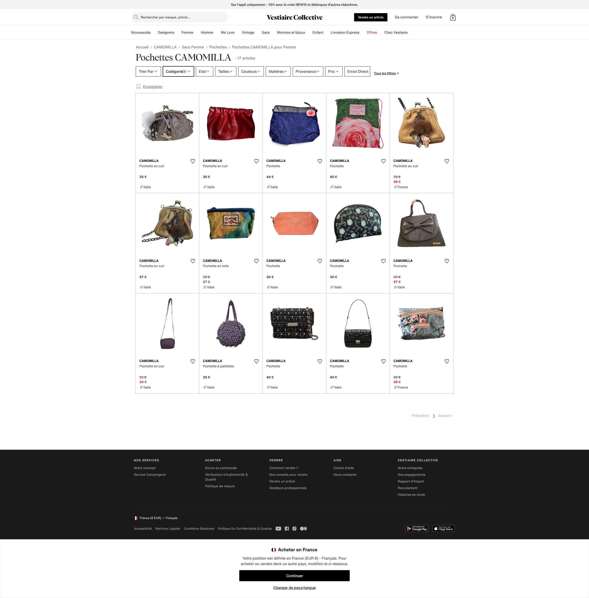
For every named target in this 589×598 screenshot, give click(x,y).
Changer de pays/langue (294, 587)
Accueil (142, 47)
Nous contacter (345, 474)
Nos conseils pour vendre (288, 474)
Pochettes (218, 47)
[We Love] (238, 32)
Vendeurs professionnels (287, 488)
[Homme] (217, 32)
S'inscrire (434, 17)
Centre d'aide (344, 468)
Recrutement (408, 488)
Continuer (294, 575)
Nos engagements (411, 474)
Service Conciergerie (150, 474)
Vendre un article (371, 17)
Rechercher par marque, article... (166, 17)
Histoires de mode (411, 494)
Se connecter (406, 17)
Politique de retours (220, 486)
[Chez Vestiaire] (411, 32)
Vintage (248, 32)
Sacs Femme (193, 47)
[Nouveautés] (154, 32)
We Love (227, 32)
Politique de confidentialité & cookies (245, 528)
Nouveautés (140, 32)
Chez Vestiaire (396, 32)
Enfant (318, 32)
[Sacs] (273, 32)
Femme (187, 32)
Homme (207, 32)
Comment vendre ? (283, 468)
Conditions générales (199, 528)
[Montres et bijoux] (309, 32)
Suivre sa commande (221, 468)
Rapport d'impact (411, 481)
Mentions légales (167, 528)
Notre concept (145, 468)
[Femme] (197, 32)
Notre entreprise (410, 468)
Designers (166, 32)
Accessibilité (143, 528)
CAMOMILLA (165, 47)
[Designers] (178, 32)
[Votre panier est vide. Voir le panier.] (453, 17)
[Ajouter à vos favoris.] (193, 161)
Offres (372, 32)
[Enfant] (327, 32)
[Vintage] (258, 32)
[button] (453, 17)
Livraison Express (345, 32)
